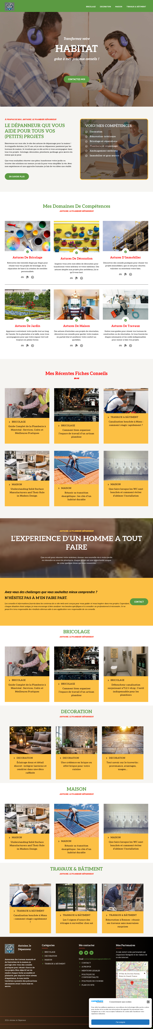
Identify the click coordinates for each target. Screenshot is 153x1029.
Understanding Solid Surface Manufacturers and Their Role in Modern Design (27, 492)
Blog (76, 379)
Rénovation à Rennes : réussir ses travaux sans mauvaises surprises (123, 923)
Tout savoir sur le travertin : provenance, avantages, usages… (123, 766)
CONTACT (86, 963)
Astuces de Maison (76, 326)
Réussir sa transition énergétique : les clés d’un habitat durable (76, 496)
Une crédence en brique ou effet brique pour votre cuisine (76, 766)
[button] (148, 1002)
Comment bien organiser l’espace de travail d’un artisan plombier (76, 433)
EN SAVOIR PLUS (17, 176)
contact (139, 601)
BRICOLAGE (91, 6)
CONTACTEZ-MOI (76, 79)
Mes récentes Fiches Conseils (76, 373)
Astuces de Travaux (125, 326)
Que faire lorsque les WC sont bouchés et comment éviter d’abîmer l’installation (126, 492)
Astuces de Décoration (76, 258)
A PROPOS (86, 967)
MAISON (118, 6)
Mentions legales (91, 971)
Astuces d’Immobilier (125, 257)
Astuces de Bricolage (27, 257)
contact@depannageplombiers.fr (97, 959)
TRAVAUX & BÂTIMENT (136, 6)
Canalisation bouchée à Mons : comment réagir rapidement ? (30, 919)
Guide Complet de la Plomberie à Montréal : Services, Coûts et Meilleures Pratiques (27, 430)
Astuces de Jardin (27, 326)
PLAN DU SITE (88, 985)
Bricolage (50, 952)
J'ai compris (120, 1022)
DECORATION (105, 6)
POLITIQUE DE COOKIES (92, 981)
